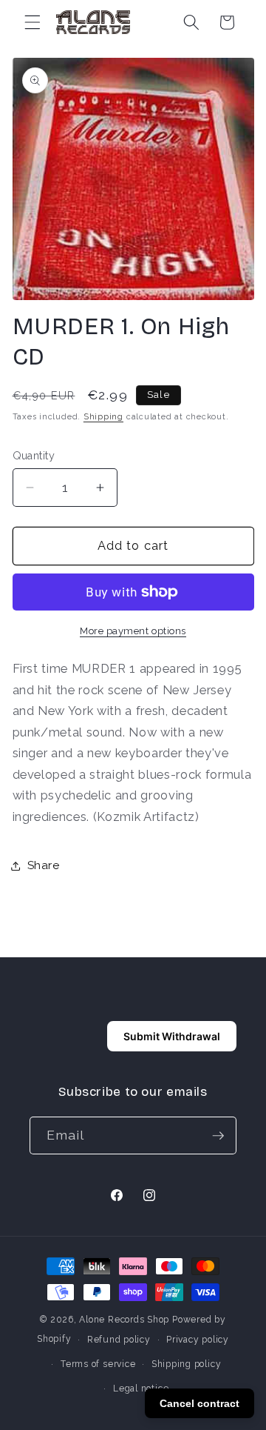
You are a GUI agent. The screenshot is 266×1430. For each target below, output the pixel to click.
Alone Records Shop (124, 1319)
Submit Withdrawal (171, 1036)
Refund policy (119, 1339)
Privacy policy (197, 1339)
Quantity (34, 456)
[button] (32, 22)
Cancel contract (199, 1403)
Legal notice (140, 1388)
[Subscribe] (218, 1136)
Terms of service (98, 1364)
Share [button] (43, 865)
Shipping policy (186, 1364)
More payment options (133, 630)
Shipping (103, 417)
